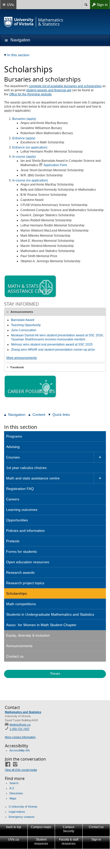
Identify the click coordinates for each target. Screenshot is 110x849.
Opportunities (17, 520)
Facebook (17, 367)
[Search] (86, 4)
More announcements (21, 358)
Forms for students (21, 551)
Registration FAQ (20, 489)
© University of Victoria (23, 806)
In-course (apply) (24, 156)
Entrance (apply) (23, 138)
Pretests (12, 541)
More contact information (20, 737)
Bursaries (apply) (24, 119)
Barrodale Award (22, 320)
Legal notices (17, 811)
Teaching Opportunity (26, 325)
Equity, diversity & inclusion (28, 635)
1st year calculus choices (26, 468)
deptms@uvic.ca (19, 724)
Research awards (20, 572)
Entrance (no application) (29, 147)
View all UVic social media (21, 769)
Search (13, 783)
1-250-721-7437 (19, 728)
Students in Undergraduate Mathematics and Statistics (50, 614)
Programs (14, 436)
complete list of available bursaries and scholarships (65, 86)
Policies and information (25, 531)
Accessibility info (19, 750)
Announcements (21, 311)
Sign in (99, 5)
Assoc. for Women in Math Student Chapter (41, 625)
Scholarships (16, 593)
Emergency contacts (22, 816)
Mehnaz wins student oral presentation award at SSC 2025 (52, 344)
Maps (12, 798)
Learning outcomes (21, 510)
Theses (55, 673)
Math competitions (21, 604)
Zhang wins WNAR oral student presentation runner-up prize (53, 349)
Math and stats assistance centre (33, 478)
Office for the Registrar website (30, 94)
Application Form (55, 165)
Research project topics (25, 583)
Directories (16, 793)
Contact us (15, 656)
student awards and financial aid (48, 90)
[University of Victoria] (19, 22)
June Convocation (23, 330)
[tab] (55, 312)
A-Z (11, 788)
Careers (12, 499)
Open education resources (27, 562)
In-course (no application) (30, 180)
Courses (13, 457)
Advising (13, 447)
